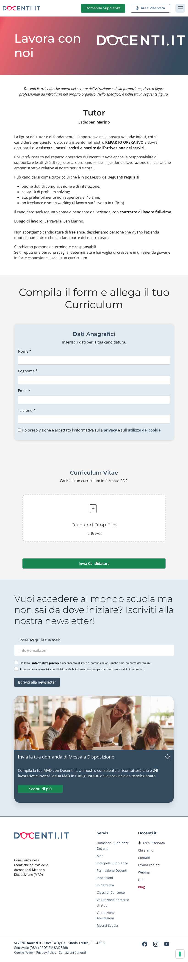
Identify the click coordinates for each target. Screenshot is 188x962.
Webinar (144, 872)
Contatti (144, 857)
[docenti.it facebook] (145, 944)
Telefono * (27, 410)
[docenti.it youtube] (166, 944)
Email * (24, 390)
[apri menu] (180, 8)
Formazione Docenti (112, 870)
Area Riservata (152, 8)
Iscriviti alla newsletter (37, 682)
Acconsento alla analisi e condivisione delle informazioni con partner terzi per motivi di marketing (82, 669)
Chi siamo (145, 850)
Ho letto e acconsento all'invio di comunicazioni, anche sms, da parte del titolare (85, 663)
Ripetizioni (105, 878)
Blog (141, 887)
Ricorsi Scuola (107, 925)
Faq (141, 879)
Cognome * (28, 371)
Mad (100, 856)
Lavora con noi (149, 865)
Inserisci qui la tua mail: (40, 640)
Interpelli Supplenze (112, 863)
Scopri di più (40, 789)
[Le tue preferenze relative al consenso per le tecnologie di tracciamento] (180, 954)
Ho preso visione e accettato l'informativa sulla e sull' (91, 430)
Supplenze (103, 8)
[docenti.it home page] (21, 8)
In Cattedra (105, 885)
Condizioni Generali (72, 952)
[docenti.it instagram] (156, 944)
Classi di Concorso (111, 892)
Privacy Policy (46, 952)
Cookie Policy (23, 952)
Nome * (24, 351)
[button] (93, 518)
